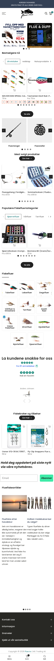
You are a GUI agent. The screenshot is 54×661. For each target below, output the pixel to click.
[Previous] (4, 35)
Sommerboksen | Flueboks (40, 192)
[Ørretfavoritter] (27, 36)
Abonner (46, 478)
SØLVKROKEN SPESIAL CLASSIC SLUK (18, 96)
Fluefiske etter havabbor (9, 520)
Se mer (26, 158)
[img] (27, 362)
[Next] (50, 35)
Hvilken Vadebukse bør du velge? (39, 520)
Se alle (27, 114)
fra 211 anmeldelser (25, 366)
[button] (25, 401)
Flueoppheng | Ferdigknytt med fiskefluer (21, 192)
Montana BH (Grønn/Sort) (39, 251)
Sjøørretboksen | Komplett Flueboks (19, 251)
